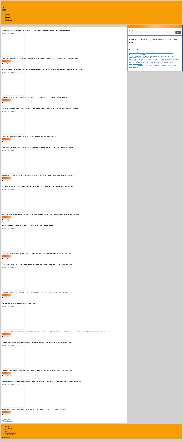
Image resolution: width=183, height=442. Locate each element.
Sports (7, 19)
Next (10, 421)
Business (7, 14)
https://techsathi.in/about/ (97, 331)
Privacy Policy (9, 431)
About (7, 426)
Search (131, 30)
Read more (6, 61)
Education (8, 17)
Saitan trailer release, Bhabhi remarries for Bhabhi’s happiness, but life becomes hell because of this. (37, 342)
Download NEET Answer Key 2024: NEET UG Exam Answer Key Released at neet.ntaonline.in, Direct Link (38, 30)
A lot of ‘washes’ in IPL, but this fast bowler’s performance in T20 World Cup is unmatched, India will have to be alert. (42, 69)
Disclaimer (8, 430)
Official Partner (9, 434)
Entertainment (9, 16)
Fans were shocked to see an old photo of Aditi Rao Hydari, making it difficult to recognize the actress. (37, 147)
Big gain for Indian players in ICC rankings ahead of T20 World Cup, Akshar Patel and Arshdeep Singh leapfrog (40, 108)
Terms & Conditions (10, 433)
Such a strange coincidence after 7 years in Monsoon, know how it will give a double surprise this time (37, 186)
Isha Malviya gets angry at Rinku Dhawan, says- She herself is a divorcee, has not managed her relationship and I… (42, 381)
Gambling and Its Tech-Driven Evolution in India (18, 303)
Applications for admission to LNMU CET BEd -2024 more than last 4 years (28, 225)
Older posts (7, 419)
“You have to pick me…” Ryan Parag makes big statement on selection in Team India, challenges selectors (38, 264)
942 (7, 421)
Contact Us (8, 428)
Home (6, 12)
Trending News (9, 20)
